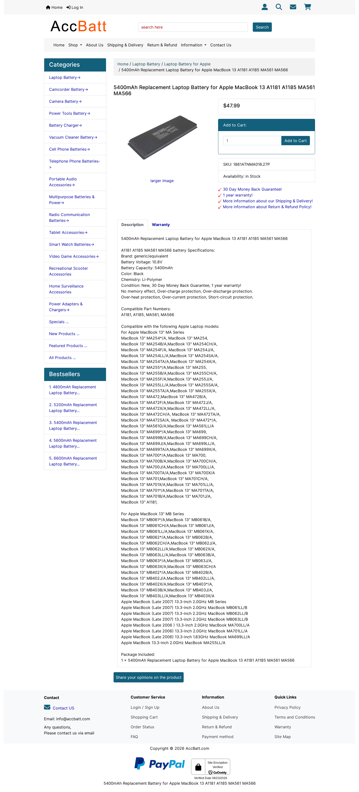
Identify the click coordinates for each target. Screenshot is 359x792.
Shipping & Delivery (125, 44)
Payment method (217, 736)
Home (56, 7)
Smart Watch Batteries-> (71, 244)
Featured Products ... (68, 345)
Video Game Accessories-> (74, 256)
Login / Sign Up (145, 707)
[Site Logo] (89, 26)
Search (262, 27)
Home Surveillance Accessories (66, 289)
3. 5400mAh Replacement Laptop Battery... (73, 425)
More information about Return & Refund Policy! (266, 206)
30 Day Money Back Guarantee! (252, 189)
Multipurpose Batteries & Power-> (72, 199)
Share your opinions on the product (148, 677)
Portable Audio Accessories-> (63, 181)
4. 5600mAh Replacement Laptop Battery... (73, 443)
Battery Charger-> (65, 125)
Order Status (142, 726)
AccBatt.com (197, 748)
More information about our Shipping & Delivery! (267, 200)
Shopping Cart (144, 717)
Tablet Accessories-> (68, 232)
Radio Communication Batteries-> (69, 217)
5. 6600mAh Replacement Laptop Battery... (73, 461)
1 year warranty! (237, 195)
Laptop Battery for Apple (187, 64)
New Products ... (64, 333)
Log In (76, 7)
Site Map (283, 736)
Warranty (283, 726)
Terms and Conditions (295, 717)
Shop (73, 44)
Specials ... (59, 321)
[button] (350, 767)
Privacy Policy (288, 707)
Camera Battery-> (65, 101)
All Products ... (62, 357)
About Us (94, 44)
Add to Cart (296, 140)
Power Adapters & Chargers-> (66, 306)
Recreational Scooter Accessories (68, 271)
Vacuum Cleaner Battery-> (73, 137)
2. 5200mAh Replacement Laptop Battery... (73, 407)
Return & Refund (162, 44)
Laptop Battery (146, 64)
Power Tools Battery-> (69, 113)
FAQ (134, 736)
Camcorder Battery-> (68, 89)
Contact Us (220, 44)
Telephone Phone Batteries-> (74, 164)
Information (192, 44)
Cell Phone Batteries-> (69, 149)
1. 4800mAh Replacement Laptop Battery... (72, 389)
